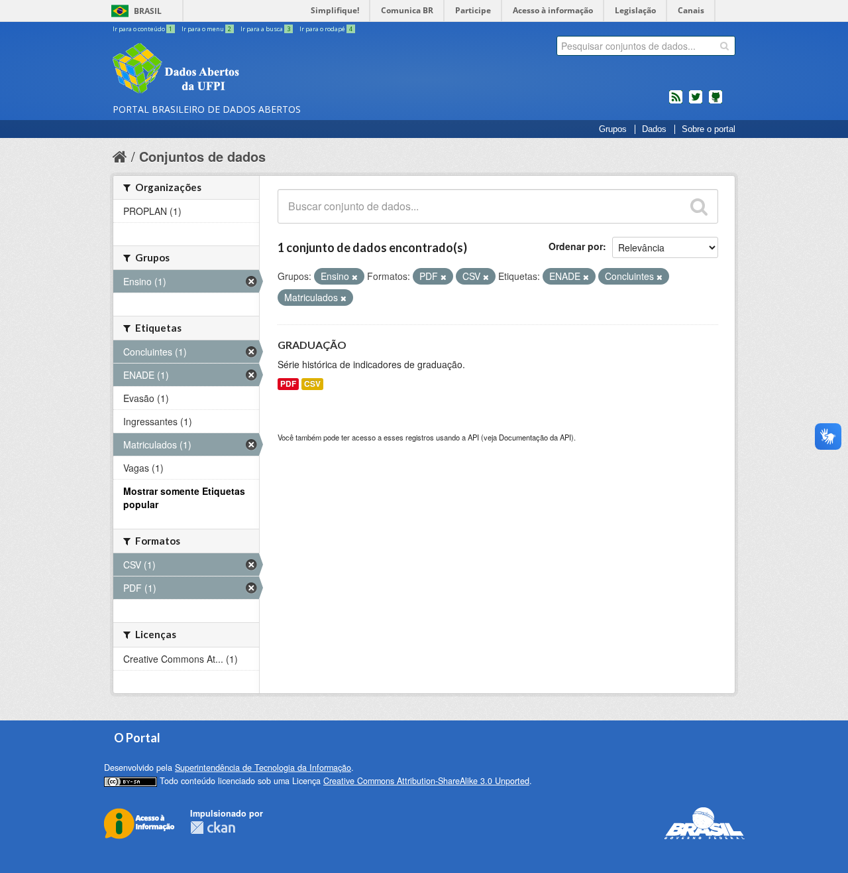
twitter (695, 102)
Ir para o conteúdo (142, 29)
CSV (312, 383)
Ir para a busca (265, 29)
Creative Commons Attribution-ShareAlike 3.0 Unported (426, 781)
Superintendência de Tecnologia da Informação (263, 767)
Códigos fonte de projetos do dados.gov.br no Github (715, 102)
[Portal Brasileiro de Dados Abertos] (255, 69)
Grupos (613, 129)
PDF (288, 383)
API (473, 437)
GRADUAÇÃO (312, 344)
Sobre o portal (708, 129)
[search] (724, 45)
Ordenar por (576, 246)
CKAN (212, 828)
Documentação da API (535, 437)
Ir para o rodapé (325, 29)
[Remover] (355, 276)
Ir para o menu (206, 29)
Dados (654, 129)
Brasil (148, 11)
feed (675, 102)
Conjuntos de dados (202, 156)
